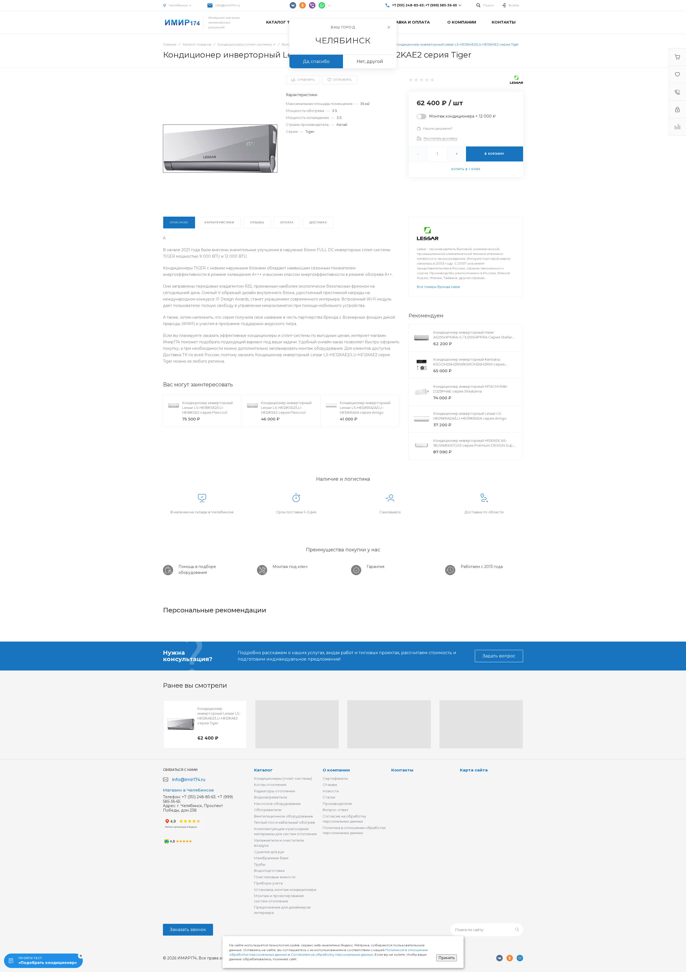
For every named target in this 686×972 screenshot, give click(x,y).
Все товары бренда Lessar (438, 287)
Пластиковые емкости (274, 877)
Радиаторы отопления (274, 791)
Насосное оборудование (277, 803)
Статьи (329, 797)
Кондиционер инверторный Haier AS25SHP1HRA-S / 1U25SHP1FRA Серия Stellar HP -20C (472, 337)
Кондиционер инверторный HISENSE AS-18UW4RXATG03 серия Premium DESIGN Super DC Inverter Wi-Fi (474, 445)
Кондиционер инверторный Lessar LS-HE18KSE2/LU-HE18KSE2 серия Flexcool (207, 408)
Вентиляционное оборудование (283, 816)
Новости (331, 791)
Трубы (259, 864)
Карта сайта (474, 770)
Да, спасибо (316, 61)
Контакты (402, 770)
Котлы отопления (270, 784)
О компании (336, 770)
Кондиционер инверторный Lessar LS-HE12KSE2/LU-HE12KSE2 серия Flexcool (286, 408)
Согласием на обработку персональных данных (332, 954)
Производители (337, 803)
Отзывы (330, 784)
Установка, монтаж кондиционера (285, 889)
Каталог (263, 770)
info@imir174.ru (227, 5)
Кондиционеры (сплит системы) (283, 778)
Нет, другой (370, 61)
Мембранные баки (271, 858)
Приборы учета (268, 883)
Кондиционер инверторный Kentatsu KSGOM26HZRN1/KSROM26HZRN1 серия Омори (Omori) (469, 364)
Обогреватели (267, 810)
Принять (446, 957)
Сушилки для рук (269, 852)
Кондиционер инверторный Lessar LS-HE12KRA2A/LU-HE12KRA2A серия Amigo (365, 408)
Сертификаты (335, 778)
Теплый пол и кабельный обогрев (284, 822)
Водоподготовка (269, 870)
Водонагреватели (270, 797)
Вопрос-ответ (336, 810)
